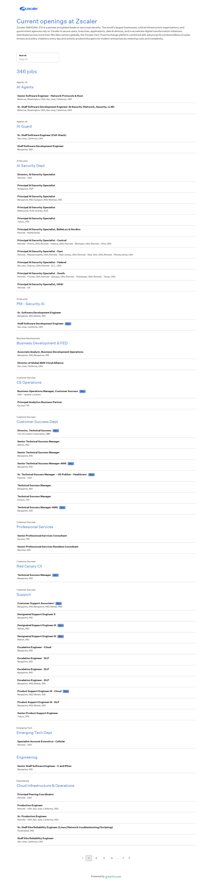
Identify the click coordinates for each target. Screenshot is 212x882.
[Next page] (129, 858)
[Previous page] (82, 858)
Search (22, 55)
